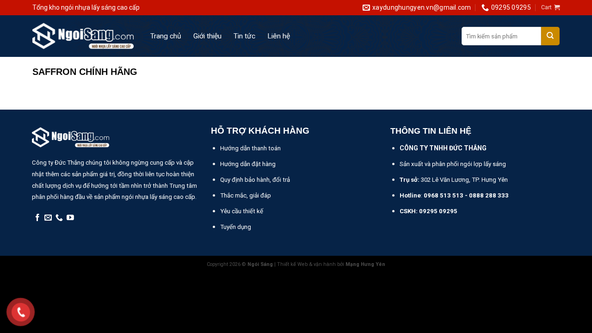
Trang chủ (165, 36)
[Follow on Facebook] (37, 218)
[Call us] (59, 218)
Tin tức (244, 36)
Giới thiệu (207, 36)
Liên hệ (278, 36)
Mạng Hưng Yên (365, 264)
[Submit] (550, 36)
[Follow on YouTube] (70, 218)
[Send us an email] (48, 218)
